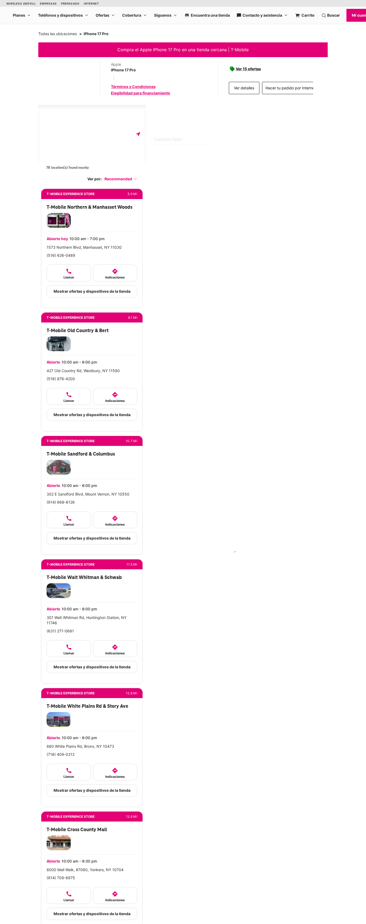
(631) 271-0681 (60, 631)
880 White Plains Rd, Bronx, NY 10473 (80, 746)
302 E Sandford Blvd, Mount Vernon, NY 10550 (88, 494)
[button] (120, 179)
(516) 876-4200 (61, 378)
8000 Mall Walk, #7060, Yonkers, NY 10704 (85, 869)
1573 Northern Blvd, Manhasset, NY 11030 (84, 247)
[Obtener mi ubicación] (138, 134)
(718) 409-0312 (60, 754)
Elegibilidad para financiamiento (140, 93)
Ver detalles (244, 88)
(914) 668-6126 (61, 502)
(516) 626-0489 (61, 255)
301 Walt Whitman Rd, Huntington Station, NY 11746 (86, 620)
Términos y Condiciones (133, 86)
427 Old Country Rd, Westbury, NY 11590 (83, 370)
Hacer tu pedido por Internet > (292, 88)
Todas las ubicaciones (57, 33)
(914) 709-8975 (61, 877)
